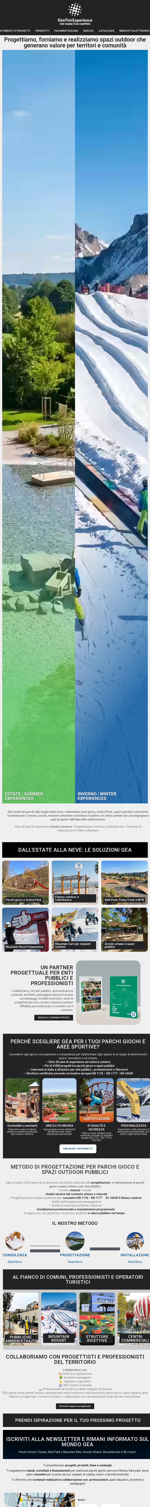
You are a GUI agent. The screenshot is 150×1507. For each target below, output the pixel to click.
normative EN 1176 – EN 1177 (83, 1198)
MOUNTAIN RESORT (58, 1338)
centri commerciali (135, 1338)
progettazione (100, 1182)
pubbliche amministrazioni (23, 1339)
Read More (15, 1262)
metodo (75, 1190)
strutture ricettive (97, 1339)
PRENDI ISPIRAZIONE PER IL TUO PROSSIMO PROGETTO (78, 1420)
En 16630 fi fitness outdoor (124, 1198)
